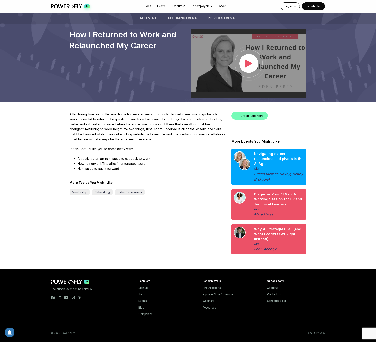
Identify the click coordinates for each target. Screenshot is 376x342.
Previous (222, 18)
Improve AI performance (218, 294)
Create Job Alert (252, 115)
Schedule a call (276, 300)
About (222, 6)
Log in (288, 6)
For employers (201, 6)
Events (161, 6)
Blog (141, 307)
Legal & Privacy (316, 332)
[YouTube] (66, 297)
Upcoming (183, 18)
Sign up (143, 287)
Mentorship (79, 192)
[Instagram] (73, 297)
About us (272, 287)
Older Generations (130, 192)
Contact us (274, 294)
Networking (102, 192)
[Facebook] (53, 297)
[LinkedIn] (59, 297)
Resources (178, 6)
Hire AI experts (212, 287)
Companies (145, 314)
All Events (149, 18)
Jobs (148, 6)
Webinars (208, 300)
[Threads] (79, 297)
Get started (313, 6)
